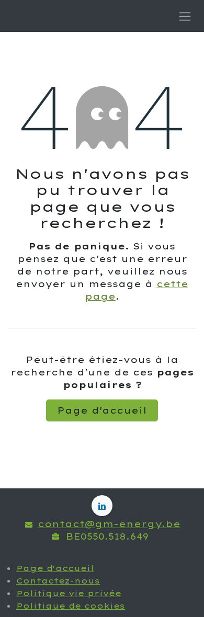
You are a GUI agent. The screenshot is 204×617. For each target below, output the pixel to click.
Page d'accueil (102, 410)
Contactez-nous (58, 581)
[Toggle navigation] (185, 16)
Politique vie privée (68, 593)
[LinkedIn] (102, 505)
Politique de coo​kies (70, 606)
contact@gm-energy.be (109, 524)
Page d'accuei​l (55, 568)
